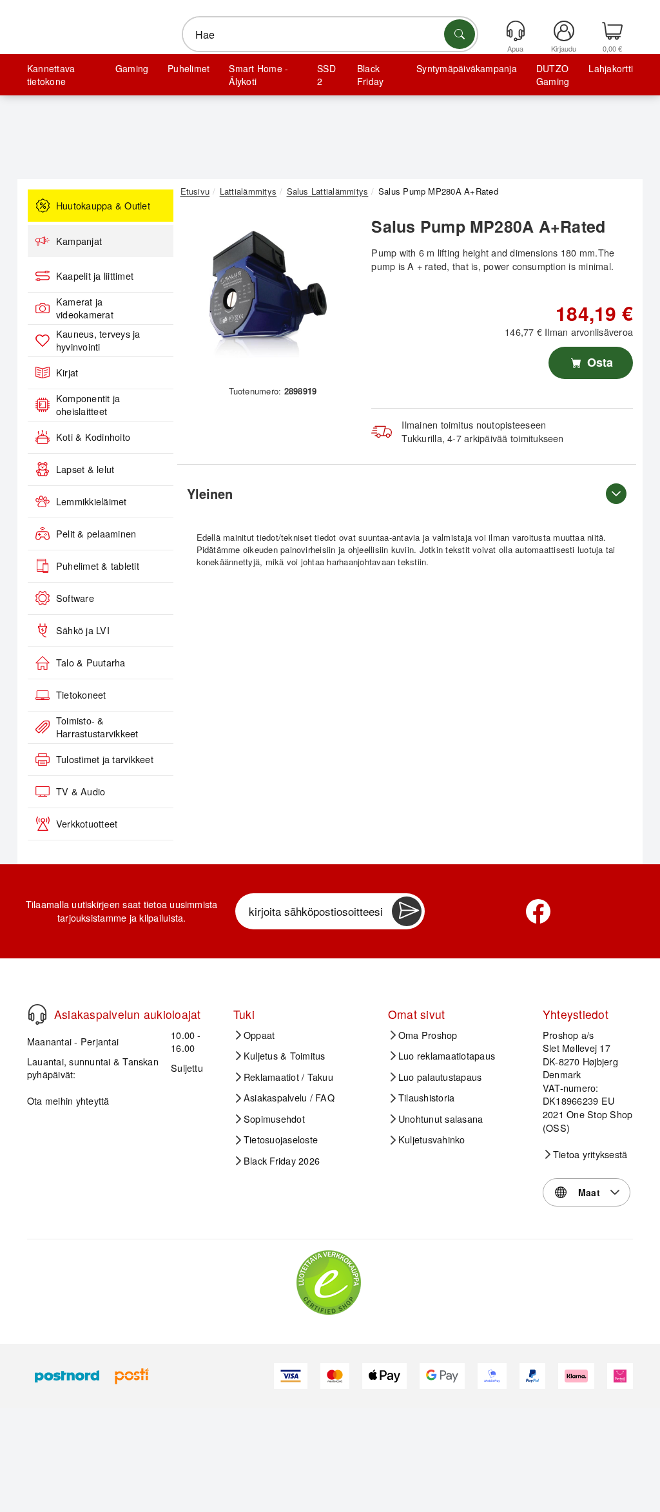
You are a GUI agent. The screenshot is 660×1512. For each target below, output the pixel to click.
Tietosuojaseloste (281, 1139)
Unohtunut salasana (440, 1118)
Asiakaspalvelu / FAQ (289, 1097)
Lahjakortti (610, 68)
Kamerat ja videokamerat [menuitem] (84, 308)
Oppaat (259, 1035)
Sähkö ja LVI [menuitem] (83, 630)
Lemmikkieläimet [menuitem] (91, 501)
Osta (598, 362)
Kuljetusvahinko (431, 1139)
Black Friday (370, 75)
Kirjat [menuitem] (67, 372)
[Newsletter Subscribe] (407, 911)
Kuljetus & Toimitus (284, 1055)
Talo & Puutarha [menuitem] (91, 662)
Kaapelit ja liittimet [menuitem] (94, 275)
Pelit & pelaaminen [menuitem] (96, 533)
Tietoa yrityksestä (590, 1154)
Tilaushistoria (426, 1097)
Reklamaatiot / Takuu (288, 1077)
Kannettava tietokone (51, 75)
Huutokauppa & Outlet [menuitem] (103, 205)
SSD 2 (326, 75)
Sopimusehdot (274, 1118)
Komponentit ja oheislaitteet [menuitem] (88, 405)
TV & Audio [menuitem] (80, 791)
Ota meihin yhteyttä (68, 1100)
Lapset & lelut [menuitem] (85, 469)
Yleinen (210, 493)
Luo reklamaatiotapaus (446, 1055)
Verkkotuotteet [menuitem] (86, 823)
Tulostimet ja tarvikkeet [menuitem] (104, 759)
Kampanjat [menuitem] (79, 241)
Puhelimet (188, 68)
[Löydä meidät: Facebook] (538, 911)
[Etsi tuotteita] (459, 34)
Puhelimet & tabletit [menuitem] (97, 565)
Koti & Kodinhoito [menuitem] (93, 437)
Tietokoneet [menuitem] (81, 694)
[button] (268, 294)
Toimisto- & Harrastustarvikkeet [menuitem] (97, 727)
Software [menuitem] (75, 598)
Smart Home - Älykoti (258, 75)
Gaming (131, 68)
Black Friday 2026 (282, 1160)
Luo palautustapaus (439, 1077)
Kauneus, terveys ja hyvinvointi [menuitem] (98, 340)
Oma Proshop (428, 1035)
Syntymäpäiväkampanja (466, 68)
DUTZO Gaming (552, 75)
